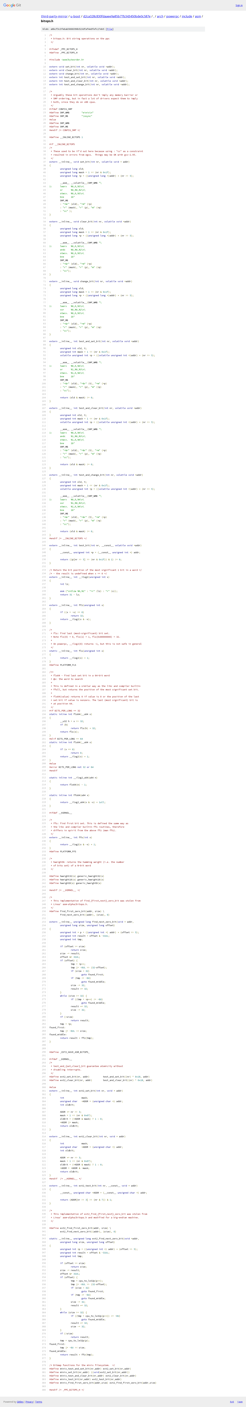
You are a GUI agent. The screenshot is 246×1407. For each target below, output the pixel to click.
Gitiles (20, 1401)
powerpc (172, 16)
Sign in (239, 5)
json (240, 1401)
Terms (38, 1401)
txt (232, 1401)
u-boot (75, 16)
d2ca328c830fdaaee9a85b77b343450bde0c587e (117, 16)
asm (198, 16)
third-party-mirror (54, 16)
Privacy (29, 1401)
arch (160, 16)
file (109, 29)
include (187, 16)
